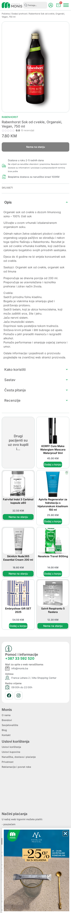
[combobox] (35, 5)
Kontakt (6, 735)
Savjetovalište (10, 725)
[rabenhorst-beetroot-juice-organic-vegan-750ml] (35, 66)
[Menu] (66, 5)
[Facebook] (9, 695)
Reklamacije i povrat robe (16, 766)
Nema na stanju (18, 517)
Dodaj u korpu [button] (52, 464)
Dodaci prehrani (19, 13)
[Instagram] (18, 695)
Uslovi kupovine (11, 751)
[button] (65, 833)
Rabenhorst (10, 117)
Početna (6, 13)
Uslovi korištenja (11, 746)
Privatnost (7, 761)
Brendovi (7, 720)
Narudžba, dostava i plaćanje (19, 756)
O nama (6, 715)
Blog (4, 730)
